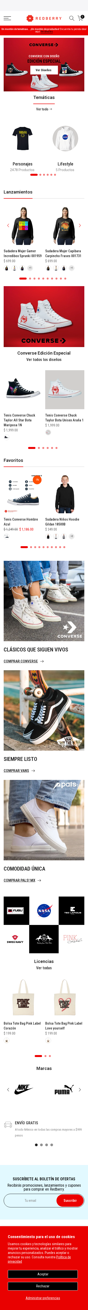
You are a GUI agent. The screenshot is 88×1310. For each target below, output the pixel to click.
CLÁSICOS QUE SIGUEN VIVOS (36, 650)
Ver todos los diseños (44, 359)
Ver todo (42, 109)
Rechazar (42, 1286)
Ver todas (44, 968)
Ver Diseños (43, 70)
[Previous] (8, 225)
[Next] (79, 225)
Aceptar (42, 1274)
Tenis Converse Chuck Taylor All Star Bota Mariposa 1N (19, 420)
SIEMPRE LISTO (20, 759)
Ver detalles (47, 31)
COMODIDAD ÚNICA (24, 869)
